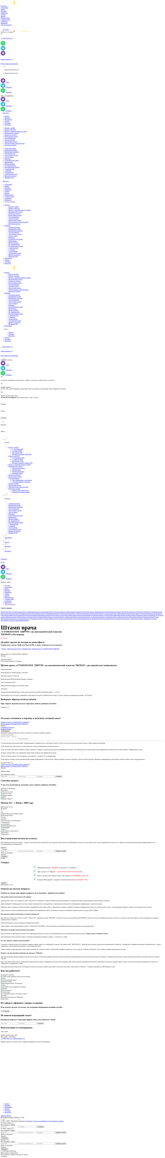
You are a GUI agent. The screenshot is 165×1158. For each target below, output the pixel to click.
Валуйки (7, 188)
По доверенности (10, 165)
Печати (7, 116)
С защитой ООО (17, 459)
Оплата (7, 121)
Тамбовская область (71, 617)
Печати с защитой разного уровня (16, 131)
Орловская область (84, 617)
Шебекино (8, 200)
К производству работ (12, 160)
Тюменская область (136, 619)
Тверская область (123, 617)
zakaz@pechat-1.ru (6, 59)
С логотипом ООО (18, 458)
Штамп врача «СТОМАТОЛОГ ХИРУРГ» (46, 649)
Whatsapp (9, 92)
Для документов (10, 153)
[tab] (82, 897)
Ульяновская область (37, 619)
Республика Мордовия (113, 615)
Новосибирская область (8, 619)
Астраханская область (98, 617)
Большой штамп (17, 473)
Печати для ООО (10, 130)
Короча (7, 193)
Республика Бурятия (136, 617)
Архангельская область (11, 613)
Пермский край (97, 619)
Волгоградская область (129, 612)
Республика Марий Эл (98, 615)
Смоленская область (111, 613)
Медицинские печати (12, 133)
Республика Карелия (71, 615)
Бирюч (7, 186)
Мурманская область (53, 613)
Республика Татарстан (8, 620)
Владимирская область (114, 612)
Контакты (8, 125)
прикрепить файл (61, 851)
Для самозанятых (10, 138)
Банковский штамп (11, 150)
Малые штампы (10, 164)
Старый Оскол (9, 196)
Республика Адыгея (58, 615)
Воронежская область (21, 612)
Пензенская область (97, 613)
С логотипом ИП (17, 449)
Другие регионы (6, 25)
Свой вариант (5, 731)
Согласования (9, 172)
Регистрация (5, 64)
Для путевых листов (11, 155)
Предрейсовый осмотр (12, 167)
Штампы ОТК (9, 177)
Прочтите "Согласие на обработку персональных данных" (45, 1121)
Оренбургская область (123, 619)
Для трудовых (9, 157)
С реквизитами (9, 169)
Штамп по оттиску (11, 176)
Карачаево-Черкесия (44, 615)
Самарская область (111, 617)
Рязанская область (12, 617)
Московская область (22, 620)
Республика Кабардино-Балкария (11, 615)
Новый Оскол (9, 195)
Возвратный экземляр (12, 152)
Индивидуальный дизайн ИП (22, 454)
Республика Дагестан (139, 613)
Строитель (8, 198)
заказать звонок (6, 1115)
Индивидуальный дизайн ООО (22, 463)
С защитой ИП (17, 451)
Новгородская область (83, 613)
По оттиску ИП (17, 452)
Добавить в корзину (7, 734)
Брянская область (100, 612)
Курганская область (108, 619)
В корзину (6, 1011)
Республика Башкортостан (82, 619)
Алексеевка (8, 184)
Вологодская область (144, 612)
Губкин (7, 191)
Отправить (59, 776)
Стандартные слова (11, 174)
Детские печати (10, 140)
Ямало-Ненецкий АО (51, 619)
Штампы (7, 118)
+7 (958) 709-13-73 (7, 38)
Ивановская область (34, 612)
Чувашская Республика (45, 617)
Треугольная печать (18, 468)
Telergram (9, 87)
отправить (4, 856)
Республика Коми (84, 615)
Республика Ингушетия (154, 613)
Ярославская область (124, 613)
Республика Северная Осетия (27, 617)
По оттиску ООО (17, 461)
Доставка (8, 123)
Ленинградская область (66, 619)
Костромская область (39, 613)
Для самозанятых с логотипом (22, 480)
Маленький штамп (18, 471)
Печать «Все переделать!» (20, 490)
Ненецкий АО (153, 615)
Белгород (4, 6)
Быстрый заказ (23, 739)
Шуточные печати (11, 145)
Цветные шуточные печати (21, 492)
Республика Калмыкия (30, 615)
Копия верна (9, 162)
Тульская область (58, 617)
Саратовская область (23, 619)
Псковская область (142, 615)
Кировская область (26, 613)
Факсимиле (8, 119)
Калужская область (7, 612)
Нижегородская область (68, 613)
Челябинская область (150, 619)
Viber (7, 82)
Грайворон (8, 189)
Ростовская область (60, 612)
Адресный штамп (10, 148)
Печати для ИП (10, 128)
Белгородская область (87, 612)
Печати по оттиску (11, 135)
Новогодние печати (11, 142)
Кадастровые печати (11, 136)
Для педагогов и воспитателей (15, 143)
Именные (8, 159)
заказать (4, 883)
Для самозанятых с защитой (21, 482)
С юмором (8, 171)
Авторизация (13, 64)
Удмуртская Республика (151, 617)
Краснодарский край (73, 612)
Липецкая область (47, 612)
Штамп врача (16, 470)
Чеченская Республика (128, 615)
